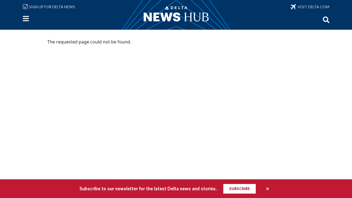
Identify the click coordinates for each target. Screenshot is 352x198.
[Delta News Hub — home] (176, 15)
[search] (326, 19)
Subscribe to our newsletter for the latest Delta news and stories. (148, 188)
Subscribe (239, 188)
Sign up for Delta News (51, 6)
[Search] (326, 19)
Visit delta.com (312, 6)
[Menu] (26, 19)
